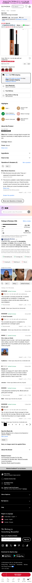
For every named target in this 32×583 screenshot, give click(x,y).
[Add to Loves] (29, 58)
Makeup (3, 10)
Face (8, 10)
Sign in (7, 78)
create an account (16, 78)
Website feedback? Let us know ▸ (16, 468)
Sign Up (26, 539)
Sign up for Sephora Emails (9, 536)
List (29, 63)
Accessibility (19, 564)
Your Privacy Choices (6, 566)
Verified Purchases (25, 283)
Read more (6, 188)
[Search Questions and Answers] (2, 166)
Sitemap (26, 564)
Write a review (27, 221)
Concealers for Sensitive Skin (9, 459)
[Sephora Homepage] (5, 6)
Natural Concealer (23, 459)
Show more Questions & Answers (12, 201)
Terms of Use (12, 564)
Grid (25, 63)
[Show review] (6, 275)
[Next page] (30, 424)
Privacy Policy (4, 564)
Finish (3, 20)
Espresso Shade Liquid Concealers (10, 463)
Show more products (10, 114)
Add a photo (4, 436)
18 (26, 424)
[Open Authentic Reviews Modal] (16, 239)
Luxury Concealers (6, 461)
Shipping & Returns (11, 81)
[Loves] (26, 6)
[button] (21, 25)
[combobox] (17, 6)
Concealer (13, 10)
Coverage (24, 19)
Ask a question (14, 17)
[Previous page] (1, 424)
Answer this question (8, 195)
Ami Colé (4, 13)
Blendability (19, 19)
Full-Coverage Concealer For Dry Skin (11, 457)
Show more (4, 148)
